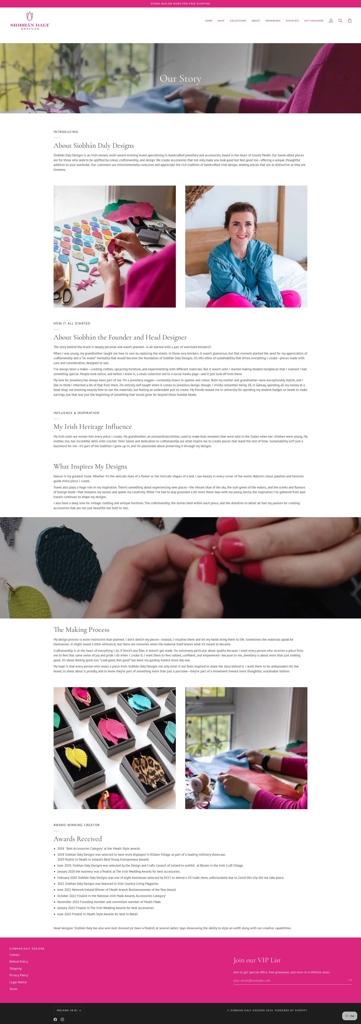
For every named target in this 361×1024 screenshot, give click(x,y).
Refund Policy (18, 961)
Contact (14, 955)
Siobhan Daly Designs (248, 1010)
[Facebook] (55, 1019)
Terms (13, 989)
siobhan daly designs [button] (27, 948)
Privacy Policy (18, 975)
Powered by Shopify (291, 1010)
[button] (221, 21)
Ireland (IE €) (67, 1010)
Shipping (15, 968)
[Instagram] (62, 1019)
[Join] (348, 980)
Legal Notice (18, 982)
